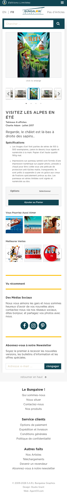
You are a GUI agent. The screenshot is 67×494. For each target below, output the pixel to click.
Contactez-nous (33, 404)
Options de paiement (33, 425)
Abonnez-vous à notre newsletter (33, 468)
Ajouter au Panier (33, 202)
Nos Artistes (33, 454)
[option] (33, 54)
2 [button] (31, 103)
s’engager (52, 366)
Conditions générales (33, 434)
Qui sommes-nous (33, 395)
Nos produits (33, 409)
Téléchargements (33, 459)
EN (4, 12)
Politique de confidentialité (33, 438)
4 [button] (40, 103)
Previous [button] (8, 94)
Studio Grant (37, 487)
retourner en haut (31, 377)
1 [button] (26, 103)
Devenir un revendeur (33, 464)
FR (12, 12)
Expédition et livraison (33, 429)
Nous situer (33, 400)
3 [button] (36, 103)
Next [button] (58, 94)
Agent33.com (37, 491)
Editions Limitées (19, 2)
